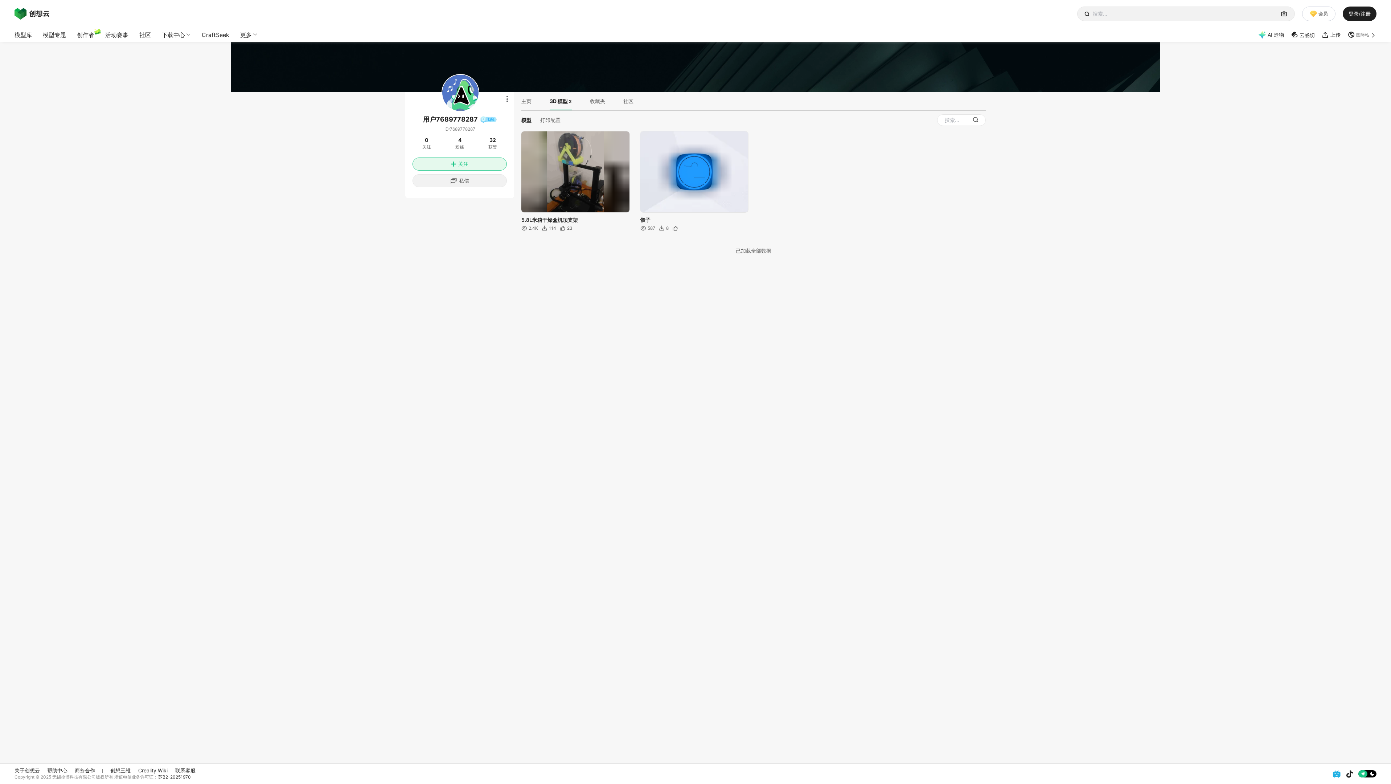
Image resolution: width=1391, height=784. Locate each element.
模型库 (23, 34)
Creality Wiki (153, 770)
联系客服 (185, 770)
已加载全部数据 (753, 251)
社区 (145, 34)
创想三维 (120, 770)
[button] (1362, 34)
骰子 (645, 220)
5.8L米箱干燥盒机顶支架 (549, 220)
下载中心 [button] (173, 34)
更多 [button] (246, 34)
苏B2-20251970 (174, 777)
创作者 (85, 34)
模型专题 (54, 34)
